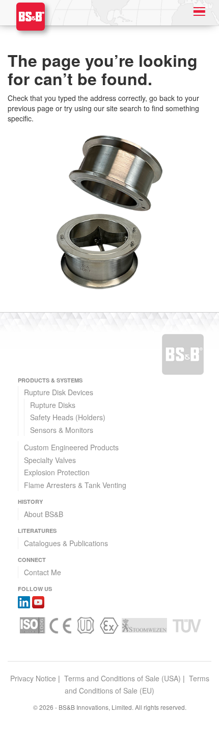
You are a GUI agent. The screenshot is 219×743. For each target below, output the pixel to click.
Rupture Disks (52, 405)
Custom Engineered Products (71, 447)
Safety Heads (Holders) (67, 417)
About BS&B (43, 514)
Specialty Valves (50, 460)
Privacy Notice (33, 678)
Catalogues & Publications (66, 543)
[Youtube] (38, 601)
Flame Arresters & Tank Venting (75, 485)
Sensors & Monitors (61, 430)
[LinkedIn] (24, 601)
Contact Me (42, 572)
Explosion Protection (57, 472)
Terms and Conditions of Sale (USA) (122, 678)
